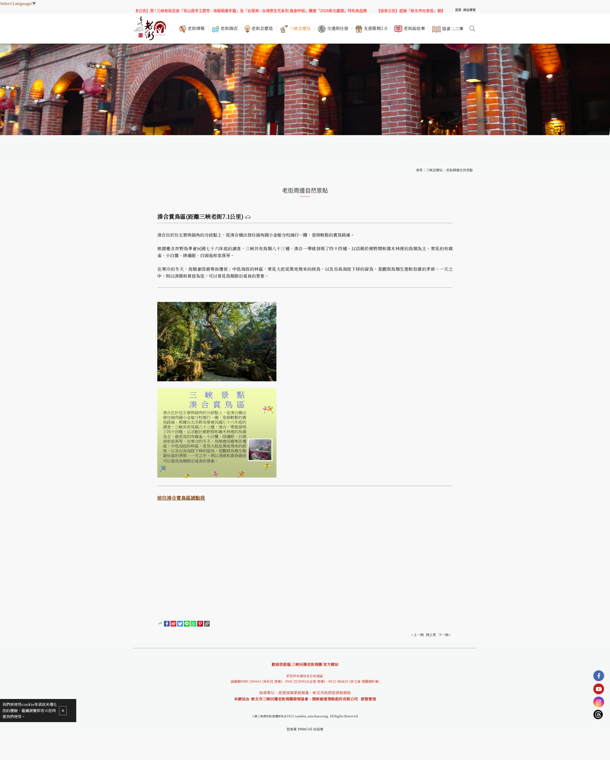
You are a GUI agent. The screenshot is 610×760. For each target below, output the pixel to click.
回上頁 (431, 634)
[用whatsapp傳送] (193, 624)
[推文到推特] (180, 624)
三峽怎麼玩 (434, 170)
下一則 (443, 634)
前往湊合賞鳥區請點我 (181, 497)
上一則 (419, 634)
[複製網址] (207, 624)
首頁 (419, 170)
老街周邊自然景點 (459, 170)
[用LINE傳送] (187, 624)
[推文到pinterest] (200, 624)
